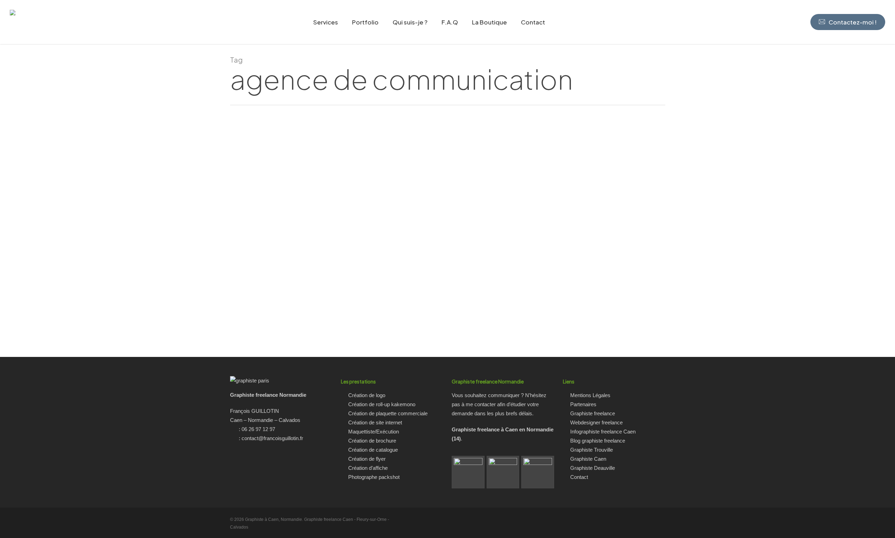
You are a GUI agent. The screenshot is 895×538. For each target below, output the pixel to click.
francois (116, 323)
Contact (579, 477)
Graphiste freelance (592, 413)
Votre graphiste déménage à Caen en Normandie (112, 304)
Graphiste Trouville (591, 450)
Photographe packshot (374, 477)
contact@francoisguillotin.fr (272, 438)
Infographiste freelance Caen (603, 432)
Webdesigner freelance (596, 422)
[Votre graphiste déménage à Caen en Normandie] (112, 231)
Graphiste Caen (588, 459)
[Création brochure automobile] (468, 472)
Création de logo (366, 395)
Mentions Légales (590, 395)
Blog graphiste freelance (597, 441)
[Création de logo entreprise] (503, 472)
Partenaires (583, 404)
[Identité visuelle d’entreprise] (537, 472)
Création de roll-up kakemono (381, 404)
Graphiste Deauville (592, 468)
